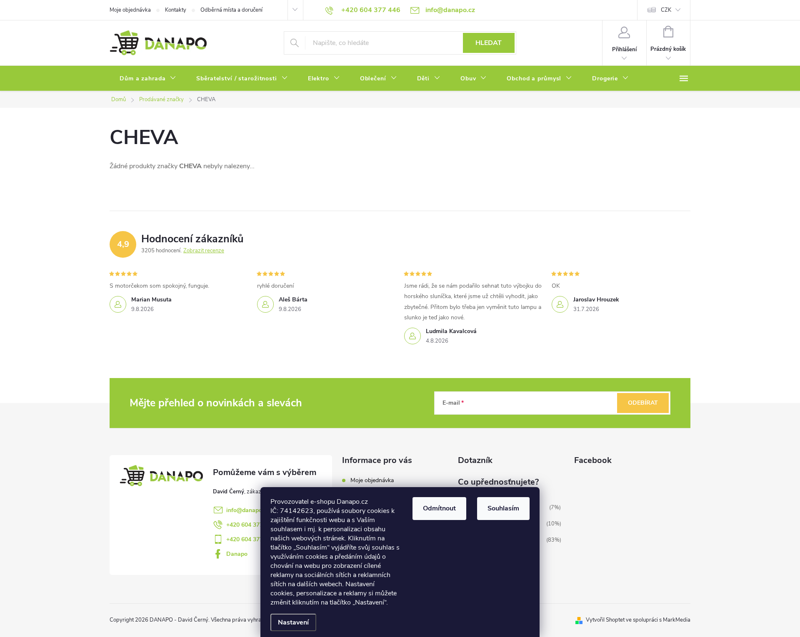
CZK (666, 10)
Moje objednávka (130, 10)
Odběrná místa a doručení (231, 10)
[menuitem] (148, 79)
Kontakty (175, 10)
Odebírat (643, 403)
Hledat (488, 42)
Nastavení (293, 622)
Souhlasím (503, 508)
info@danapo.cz (247, 510)
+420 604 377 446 (250, 525)
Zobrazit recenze (203, 250)
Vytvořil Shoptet (605, 620)
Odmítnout (439, 508)
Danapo (237, 554)
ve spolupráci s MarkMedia (658, 620)
